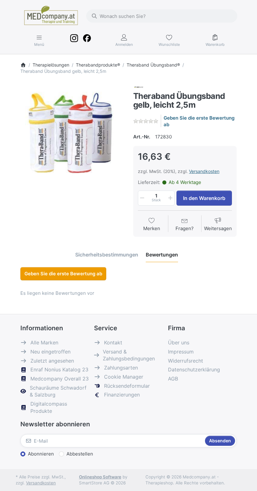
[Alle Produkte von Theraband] (138, 87)
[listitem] (72, 135)
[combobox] (161, 16)
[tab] (106, 254)
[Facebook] (86, 40)
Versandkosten (204, 171)
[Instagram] (74, 40)
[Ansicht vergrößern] (72, 135)
